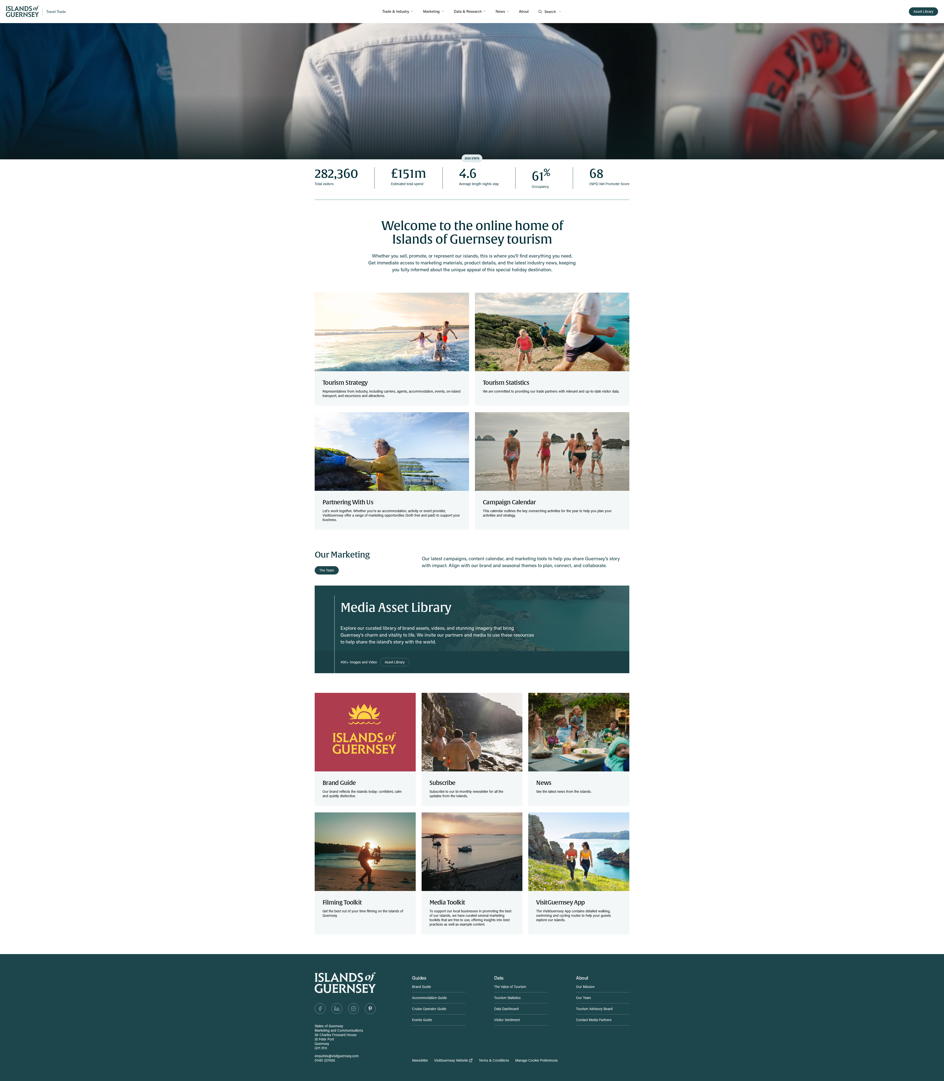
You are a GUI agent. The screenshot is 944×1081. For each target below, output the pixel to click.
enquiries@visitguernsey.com (337, 1056)
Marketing (431, 11)
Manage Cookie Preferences (536, 1060)
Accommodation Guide (429, 997)
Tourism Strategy (345, 382)
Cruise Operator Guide (429, 1008)
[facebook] (320, 1008)
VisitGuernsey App (560, 902)
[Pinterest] (370, 1008)
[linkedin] (336, 1008)
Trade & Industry (395, 11)
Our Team (583, 997)
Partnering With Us (348, 502)
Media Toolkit (447, 902)
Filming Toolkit (342, 902)
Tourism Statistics (506, 382)
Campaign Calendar (509, 502)
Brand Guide (339, 783)
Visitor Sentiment (507, 1019)
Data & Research (468, 11)
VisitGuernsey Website (451, 1060)
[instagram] (353, 1008)
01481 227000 (325, 1060)
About (524, 11)
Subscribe (442, 783)
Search (550, 11)
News (500, 11)
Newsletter (420, 1060)
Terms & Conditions (494, 1060)
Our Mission (585, 986)
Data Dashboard (506, 1008)
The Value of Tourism (510, 986)
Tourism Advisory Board (594, 1008)
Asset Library (923, 11)
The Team (326, 570)
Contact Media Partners (594, 1019)
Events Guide (422, 1019)
